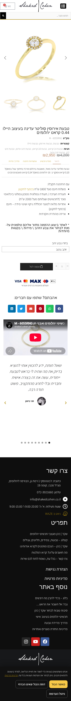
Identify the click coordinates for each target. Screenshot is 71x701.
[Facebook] (45, 641)
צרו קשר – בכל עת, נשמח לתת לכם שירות (44, 559)
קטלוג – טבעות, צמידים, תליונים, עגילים (45, 540)
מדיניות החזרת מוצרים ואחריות (50, 629)
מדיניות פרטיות (56, 578)
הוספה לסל (34, 266)
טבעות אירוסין (45, 143)
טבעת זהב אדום (23, 148)
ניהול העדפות (57, 694)
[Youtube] (35, 641)
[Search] (3, 15)
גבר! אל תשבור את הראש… (52, 604)
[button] (66, 58)
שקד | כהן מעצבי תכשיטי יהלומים (49, 534)
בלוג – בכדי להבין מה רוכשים (51, 598)
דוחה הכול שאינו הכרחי (31, 684)
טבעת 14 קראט (55, 148)
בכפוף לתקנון (26, 189)
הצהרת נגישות (57, 569)
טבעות (56, 143)
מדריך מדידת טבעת (56, 623)
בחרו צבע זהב (60, 243)
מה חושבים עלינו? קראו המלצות (50, 552)
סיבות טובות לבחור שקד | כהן (51, 610)
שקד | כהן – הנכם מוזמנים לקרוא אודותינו (44, 546)
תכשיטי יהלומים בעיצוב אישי (52, 617)
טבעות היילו (32, 143)
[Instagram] (26, 641)
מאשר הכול (58, 684)
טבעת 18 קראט (39, 148)
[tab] (57, 161)
